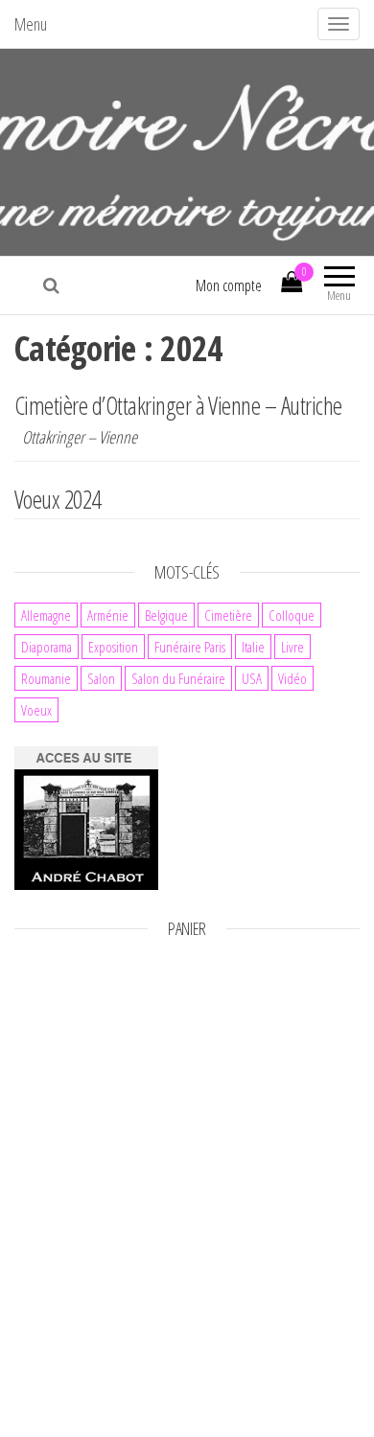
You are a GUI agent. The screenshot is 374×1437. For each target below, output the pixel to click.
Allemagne (46, 615)
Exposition (113, 646)
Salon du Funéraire (178, 678)
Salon (101, 678)
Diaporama (46, 646)
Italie (253, 646)
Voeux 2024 (57, 499)
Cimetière (228, 615)
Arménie (108, 615)
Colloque (292, 615)
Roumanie (46, 678)
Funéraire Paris (189, 646)
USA (252, 678)
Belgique (166, 615)
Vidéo (292, 678)
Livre (292, 646)
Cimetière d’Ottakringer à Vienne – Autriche (178, 405)
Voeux (36, 709)
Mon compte (229, 285)
